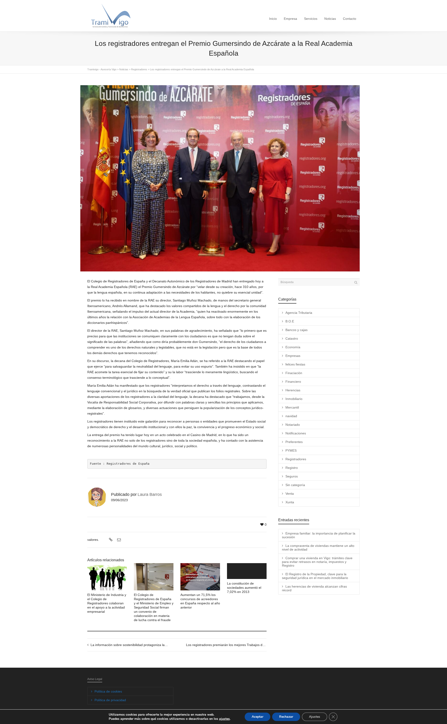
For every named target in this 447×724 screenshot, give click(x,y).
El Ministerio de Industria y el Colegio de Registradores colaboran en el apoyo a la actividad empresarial (106, 603)
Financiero (293, 381)
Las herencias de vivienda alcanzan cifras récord (314, 588)
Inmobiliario (293, 399)
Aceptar (257, 716)
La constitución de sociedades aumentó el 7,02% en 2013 (244, 588)
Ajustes (314, 716)
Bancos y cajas (296, 330)
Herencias (292, 390)
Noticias (330, 18)
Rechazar (286, 716)
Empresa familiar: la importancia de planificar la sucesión (318, 535)
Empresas (292, 356)
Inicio (273, 18)
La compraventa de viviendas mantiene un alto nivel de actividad (318, 547)
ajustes (224, 719)
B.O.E (289, 321)
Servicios (310, 18)
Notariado (292, 424)
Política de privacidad (110, 700)
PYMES (291, 450)
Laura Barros (150, 494)
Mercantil (292, 407)
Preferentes (294, 442)
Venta (289, 493)
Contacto (349, 18)
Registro (291, 468)
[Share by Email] (118, 540)
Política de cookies (108, 691)
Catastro (291, 338)
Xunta (289, 502)
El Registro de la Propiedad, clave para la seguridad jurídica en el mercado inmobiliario (315, 576)
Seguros (291, 476)
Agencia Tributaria (298, 313)
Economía (292, 347)
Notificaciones (295, 433)
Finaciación (293, 373)
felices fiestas (295, 364)
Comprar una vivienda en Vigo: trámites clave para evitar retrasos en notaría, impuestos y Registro (317, 561)
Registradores (295, 459)
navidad (291, 416)
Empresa (290, 18)
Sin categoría (295, 485)
